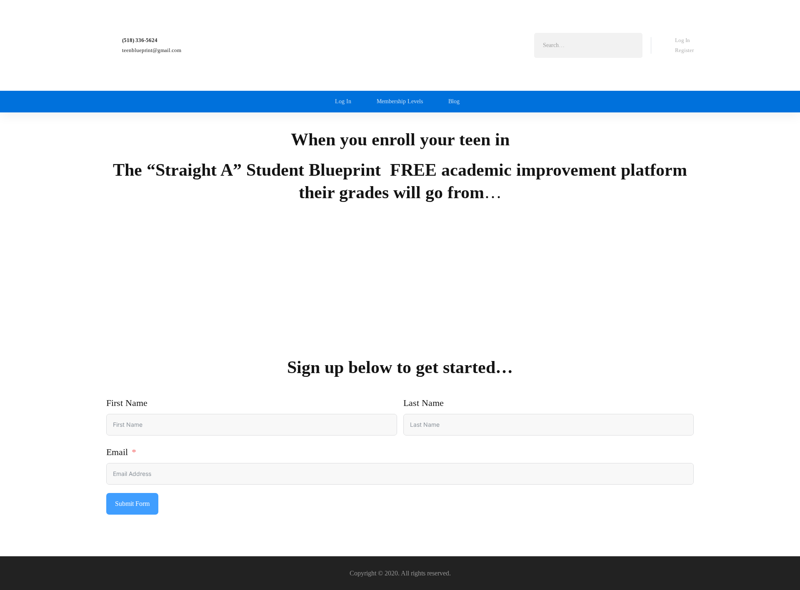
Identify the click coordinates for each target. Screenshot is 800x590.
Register (684, 50)
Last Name (423, 403)
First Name (127, 403)
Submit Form (132, 503)
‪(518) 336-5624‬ (140, 40)
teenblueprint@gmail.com (151, 50)
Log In (682, 40)
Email (117, 452)
